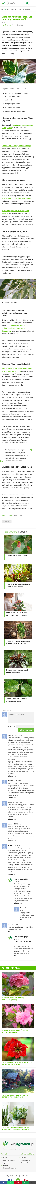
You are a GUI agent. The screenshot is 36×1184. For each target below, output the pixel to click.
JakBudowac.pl (25, 1160)
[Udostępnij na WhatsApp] (10, 1182)
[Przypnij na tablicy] (18, 1182)
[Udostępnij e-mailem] (32, 1182)
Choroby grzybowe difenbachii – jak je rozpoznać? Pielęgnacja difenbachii (16, 1128)
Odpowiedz (12, 776)
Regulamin (5, 1163)
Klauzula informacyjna (9, 1168)
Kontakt (4, 1157)
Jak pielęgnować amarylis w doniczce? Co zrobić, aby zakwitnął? (18, 1063)
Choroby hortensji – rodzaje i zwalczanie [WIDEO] (13, 999)
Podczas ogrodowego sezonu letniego (16, 146)
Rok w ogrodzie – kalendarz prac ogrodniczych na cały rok (15, 1096)
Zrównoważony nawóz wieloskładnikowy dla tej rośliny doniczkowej (14, 328)
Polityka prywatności (8, 1160)
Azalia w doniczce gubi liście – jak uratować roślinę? (15, 1031)
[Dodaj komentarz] (25, 1182)
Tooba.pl (23, 1157)
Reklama (5, 1165)
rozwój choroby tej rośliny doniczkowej (16, 198)
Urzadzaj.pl (24, 1163)
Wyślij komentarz (26, 730)
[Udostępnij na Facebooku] (3, 1182)
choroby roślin (6, 521)
